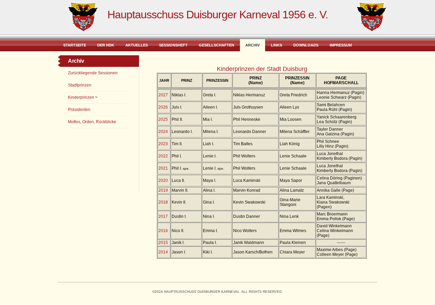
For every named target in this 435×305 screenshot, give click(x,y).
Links (276, 45)
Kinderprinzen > (83, 97)
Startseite (74, 45)
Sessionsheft (173, 45)
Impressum (341, 45)
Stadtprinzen (79, 85)
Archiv (252, 45)
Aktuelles (136, 45)
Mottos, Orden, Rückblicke (92, 121)
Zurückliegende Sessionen (93, 73)
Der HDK (105, 45)
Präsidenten (79, 109)
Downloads (305, 45)
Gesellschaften (216, 45)
